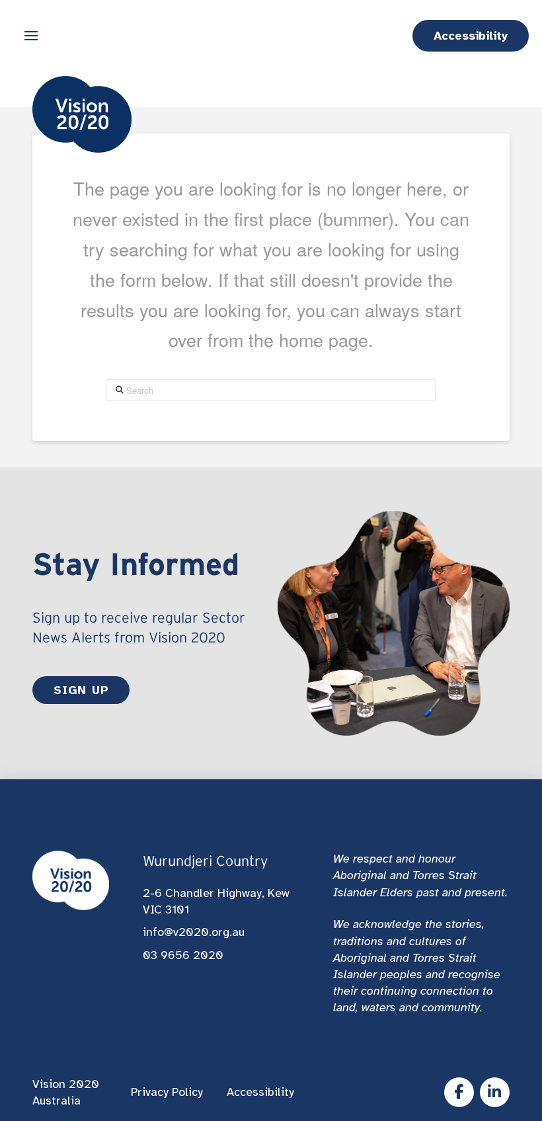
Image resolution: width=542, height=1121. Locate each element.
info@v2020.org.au (194, 932)
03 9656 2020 (183, 955)
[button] (31, 36)
